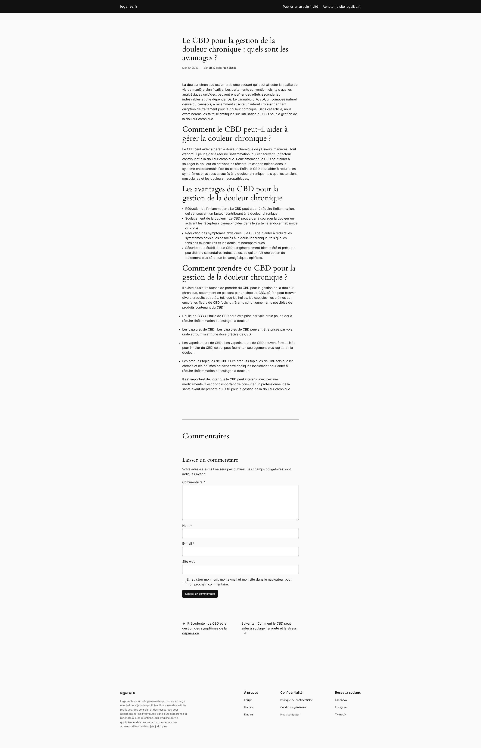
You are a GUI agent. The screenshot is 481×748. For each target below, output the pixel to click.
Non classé (229, 67)
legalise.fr (128, 6)
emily (212, 67)
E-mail (188, 543)
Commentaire (193, 482)
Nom (187, 526)
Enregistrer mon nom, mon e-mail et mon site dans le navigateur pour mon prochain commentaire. (239, 582)
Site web (189, 561)
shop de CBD (255, 293)
